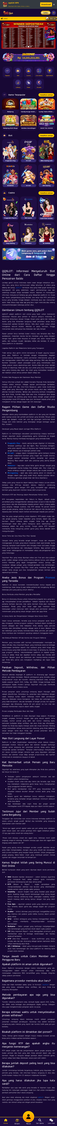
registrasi (45, 984)
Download (46, 4)
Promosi (50, 577)
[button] (5, 35)
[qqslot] (7, 13)
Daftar (45, 12)
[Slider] (28, 35)
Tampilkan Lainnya (46, 95)
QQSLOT (19, 287)
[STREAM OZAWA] (51, 34)
